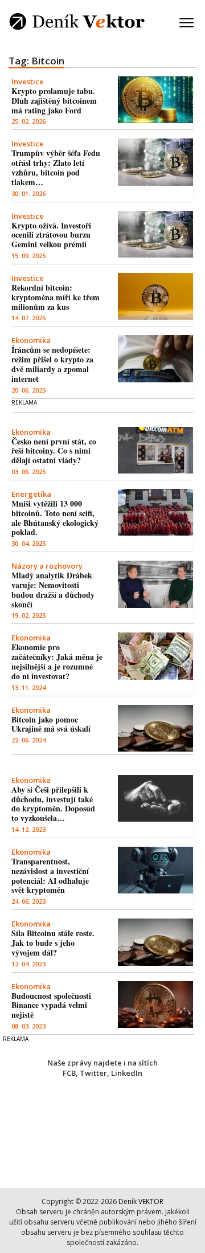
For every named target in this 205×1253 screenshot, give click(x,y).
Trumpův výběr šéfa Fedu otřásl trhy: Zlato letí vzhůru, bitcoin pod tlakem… (55, 167)
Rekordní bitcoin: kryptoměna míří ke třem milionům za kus (55, 297)
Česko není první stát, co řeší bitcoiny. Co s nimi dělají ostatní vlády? (53, 451)
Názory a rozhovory (47, 566)
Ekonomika (31, 340)
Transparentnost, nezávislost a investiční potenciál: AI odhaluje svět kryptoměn (50, 875)
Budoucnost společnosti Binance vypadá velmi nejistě (51, 1005)
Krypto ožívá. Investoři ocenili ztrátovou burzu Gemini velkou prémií (51, 235)
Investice (27, 81)
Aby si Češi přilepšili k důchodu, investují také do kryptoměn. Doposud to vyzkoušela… (53, 803)
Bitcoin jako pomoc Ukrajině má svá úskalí (51, 724)
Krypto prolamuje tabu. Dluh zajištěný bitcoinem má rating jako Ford (54, 100)
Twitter (93, 1073)
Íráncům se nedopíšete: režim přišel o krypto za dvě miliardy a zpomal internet (52, 364)
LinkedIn (126, 1073)
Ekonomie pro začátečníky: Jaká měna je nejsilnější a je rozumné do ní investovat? (56, 661)
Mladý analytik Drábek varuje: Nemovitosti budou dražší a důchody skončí (53, 589)
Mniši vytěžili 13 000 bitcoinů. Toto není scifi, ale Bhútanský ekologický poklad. (55, 517)
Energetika (31, 494)
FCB (69, 1073)
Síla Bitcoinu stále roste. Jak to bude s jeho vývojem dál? (53, 942)
